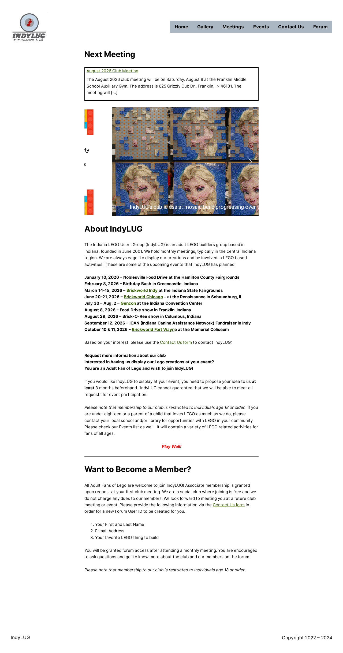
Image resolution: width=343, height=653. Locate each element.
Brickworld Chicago (143, 296)
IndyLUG (20, 637)
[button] (92, 161)
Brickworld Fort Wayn (153, 329)
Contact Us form (176, 342)
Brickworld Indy (142, 290)
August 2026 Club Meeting (112, 70)
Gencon (128, 303)
